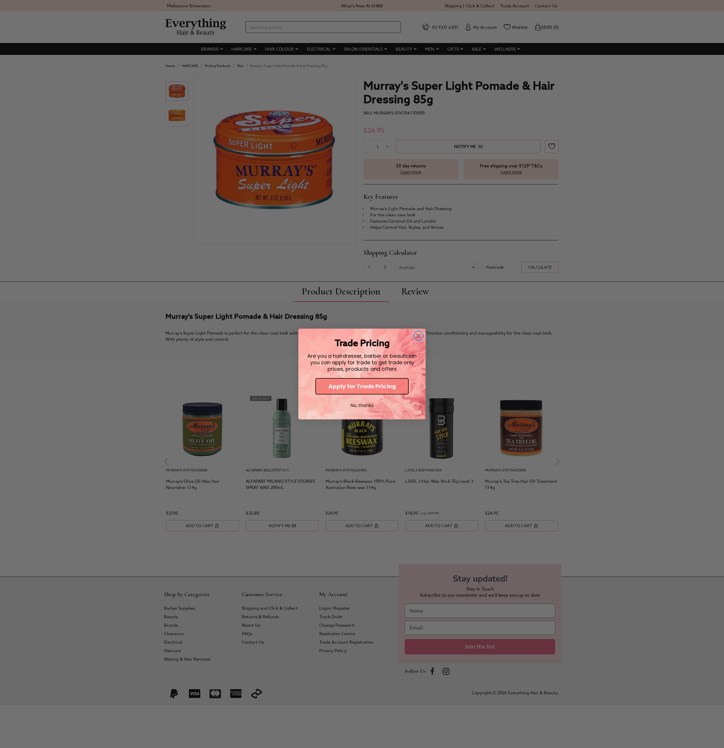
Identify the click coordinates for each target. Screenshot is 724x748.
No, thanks (362, 405)
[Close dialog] (418, 336)
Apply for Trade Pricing (362, 386)
